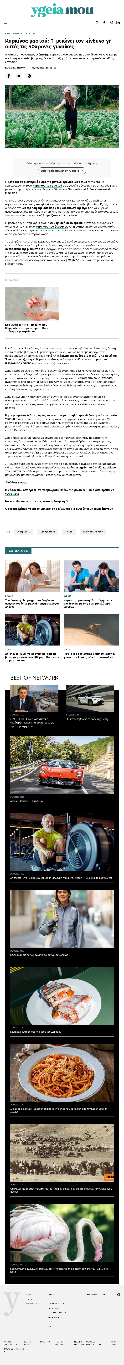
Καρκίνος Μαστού (93, 531)
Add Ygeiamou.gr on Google (60, 171)
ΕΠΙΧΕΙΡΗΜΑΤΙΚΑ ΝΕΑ (56, 1312)
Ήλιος (69, 531)
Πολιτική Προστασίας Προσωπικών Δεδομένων (87, 1343)
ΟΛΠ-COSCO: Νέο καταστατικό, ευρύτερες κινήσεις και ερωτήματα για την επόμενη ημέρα (32, 722)
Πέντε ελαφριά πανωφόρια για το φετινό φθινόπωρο (39, 954)
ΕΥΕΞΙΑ (29, 1299)
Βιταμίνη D (23, 531)
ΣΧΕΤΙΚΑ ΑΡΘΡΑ (18, 550)
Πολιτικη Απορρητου (61, 1343)
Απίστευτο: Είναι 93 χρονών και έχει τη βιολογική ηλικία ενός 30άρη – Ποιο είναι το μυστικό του (61, 877)
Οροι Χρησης (115, 1343)
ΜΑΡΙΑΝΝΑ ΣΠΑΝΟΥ (15, 67)
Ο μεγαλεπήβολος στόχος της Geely (87, 719)
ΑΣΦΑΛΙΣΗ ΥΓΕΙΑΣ (34, 1303)
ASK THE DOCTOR (55, 1303)
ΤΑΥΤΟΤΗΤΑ (45, 1342)
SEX (49, 1326)
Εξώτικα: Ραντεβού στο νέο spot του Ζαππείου (35, 1031)
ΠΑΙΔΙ (49, 1321)
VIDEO (50, 1299)
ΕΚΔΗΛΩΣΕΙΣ (53, 1308)
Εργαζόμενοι (48, 531)
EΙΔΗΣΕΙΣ (51, 1294)
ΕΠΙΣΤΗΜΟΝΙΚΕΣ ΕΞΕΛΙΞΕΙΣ (20, 33)
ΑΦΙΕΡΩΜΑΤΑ (53, 1317)
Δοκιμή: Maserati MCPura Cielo (26, 800)
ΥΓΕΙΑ (28, 1294)
